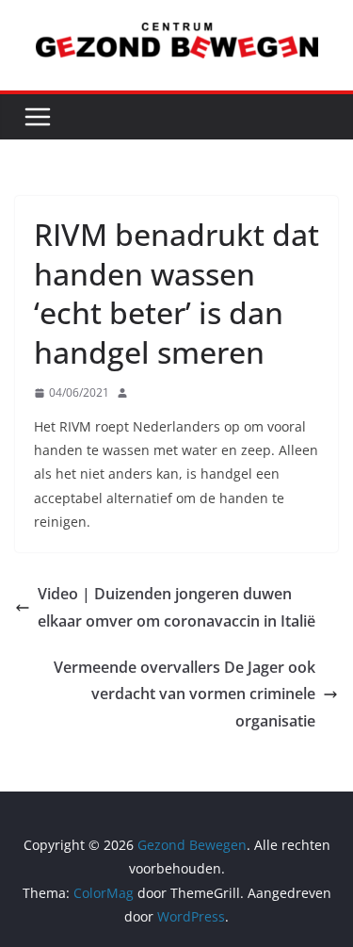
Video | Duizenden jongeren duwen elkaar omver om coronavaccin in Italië (176, 607)
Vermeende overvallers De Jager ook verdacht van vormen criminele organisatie (184, 694)
